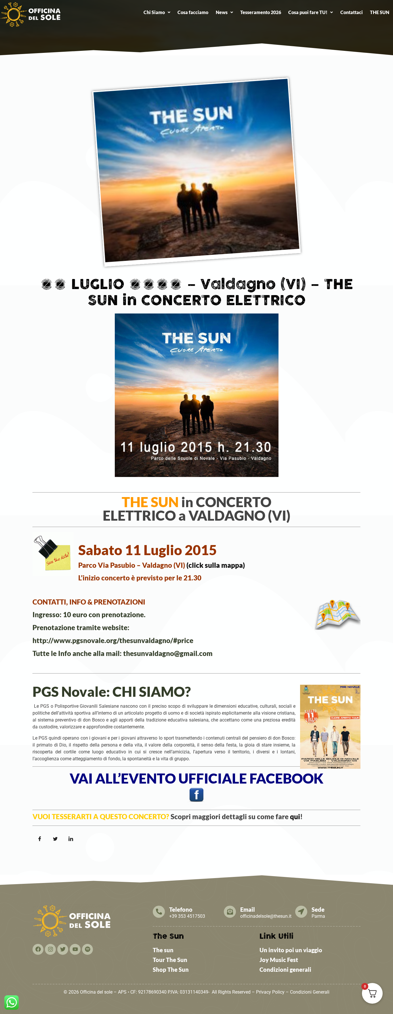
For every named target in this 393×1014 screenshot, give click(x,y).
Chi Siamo (154, 12)
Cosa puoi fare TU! (307, 12)
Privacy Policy (270, 992)
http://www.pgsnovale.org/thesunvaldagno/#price (113, 640)
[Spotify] (87, 949)
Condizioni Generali (309, 992)
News (222, 12)
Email (247, 909)
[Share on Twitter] (55, 839)
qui (295, 816)
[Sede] (301, 912)
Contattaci (351, 12)
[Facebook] (38, 949)
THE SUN (379, 12)
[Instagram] (50, 949)
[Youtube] (75, 949)
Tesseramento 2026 (260, 12)
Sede (318, 909)
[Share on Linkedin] (71, 839)
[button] (157, 12)
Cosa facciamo (193, 12)
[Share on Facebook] (39, 839)
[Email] (230, 912)
